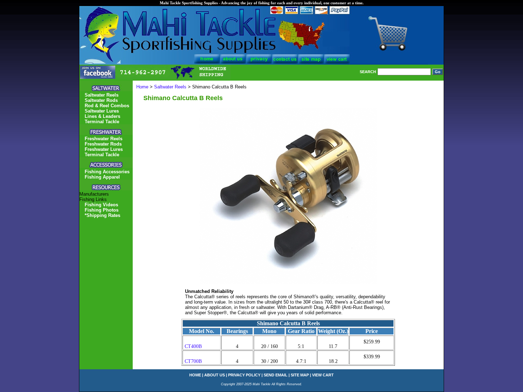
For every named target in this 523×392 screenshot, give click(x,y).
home (195, 375)
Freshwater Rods (103, 144)
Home (142, 86)
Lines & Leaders (102, 116)
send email (275, 375)
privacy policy (244, 375)
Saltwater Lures (102, 111)
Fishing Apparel (102, 177)
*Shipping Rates (102, 215)
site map (300, 375)
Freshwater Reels (103, 138)
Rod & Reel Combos (107, 105)
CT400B (193, 346)
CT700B (193, 361)
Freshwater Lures (104, 149)
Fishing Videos (101, 204)
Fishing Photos (101, 210)
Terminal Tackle (102, 121)
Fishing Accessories (107, 171)
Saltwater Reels (170, 86)
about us (214, 375)
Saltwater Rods (101, 100)
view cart (323, 375)
